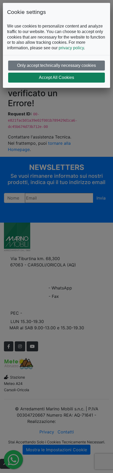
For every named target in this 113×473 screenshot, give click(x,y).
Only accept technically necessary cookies (56, 65)
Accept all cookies (56, 77)
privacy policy (71, 48)
